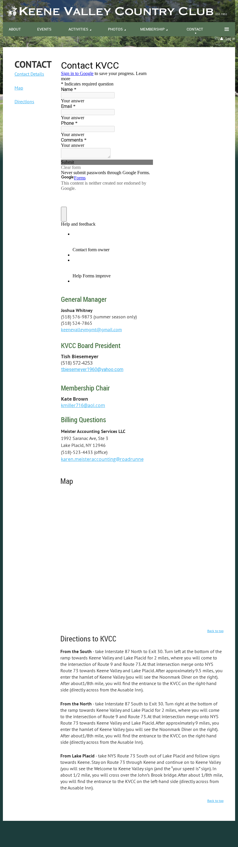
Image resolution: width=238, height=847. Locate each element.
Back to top (215, 631)
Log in (230, 38)
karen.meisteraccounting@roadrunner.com (108, 459)
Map (19, 88)
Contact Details (29, 74)
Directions (24, 101)
